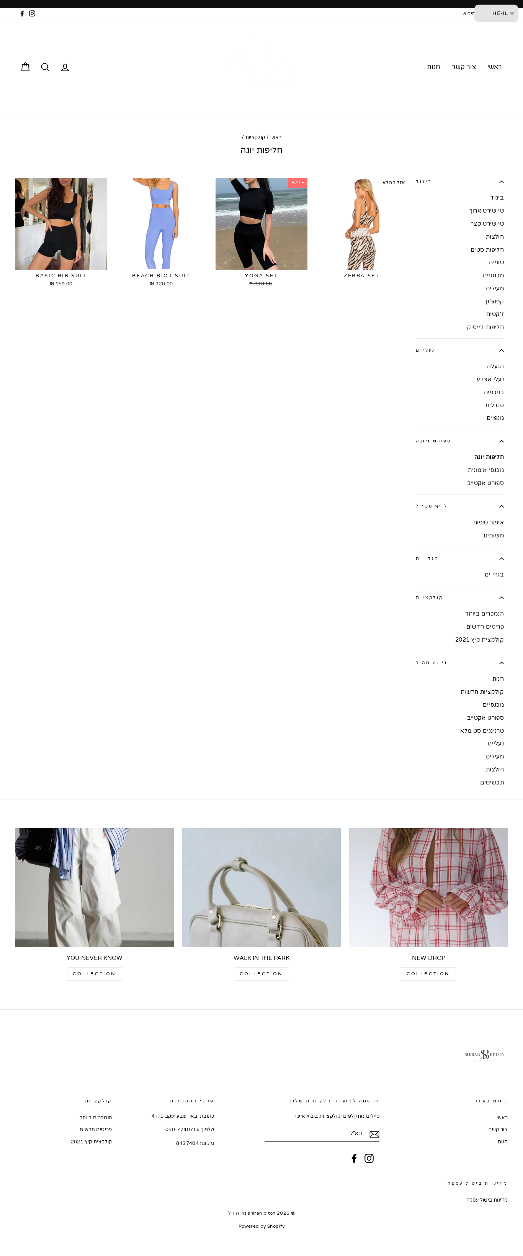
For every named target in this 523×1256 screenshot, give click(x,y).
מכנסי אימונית (486, 470)
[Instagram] (369, 1158)
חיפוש (469, 14)
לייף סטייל (432, 506)
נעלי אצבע (490, 379)
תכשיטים (492, 782)
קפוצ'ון (495, 301)
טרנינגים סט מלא (482, 730)
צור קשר (464, 67)
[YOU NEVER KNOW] (94, 887)
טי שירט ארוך (486, 210)
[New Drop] (428, 887)
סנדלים (494, 405)
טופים (496, 262)
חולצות (495, 236)
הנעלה (495, 366)
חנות (433, 67)
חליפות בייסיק (485, 327)
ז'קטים (495, 314)
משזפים (494, 535)
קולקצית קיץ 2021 (479, 639)
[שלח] (374, 1134)
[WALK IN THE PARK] (261, 887)
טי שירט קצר (487, 223)
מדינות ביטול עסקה (487, 1200)
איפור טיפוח (488, 522)
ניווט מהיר (431, 662)
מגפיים (495, 417)
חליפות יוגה (489, 457)
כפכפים (494, 392)
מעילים (495, 288)
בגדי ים (427, 558)
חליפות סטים (487, 249)
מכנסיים (493, 275)
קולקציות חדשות (482, 691)
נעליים (425, 350)
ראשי (494, 67)
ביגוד (424, 181)
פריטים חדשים (485, 626)
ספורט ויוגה (433, 441)
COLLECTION (428, 973)
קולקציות (255, 137)
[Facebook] (354, 1158)
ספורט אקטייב (485, 483)
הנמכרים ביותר (484, 613)
